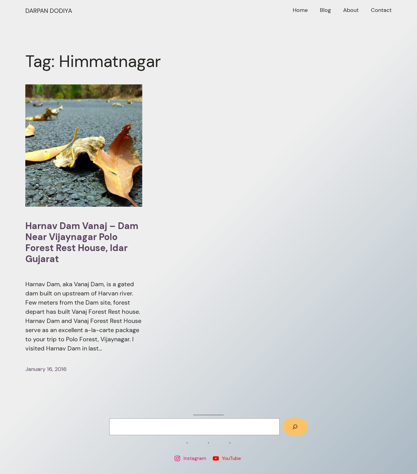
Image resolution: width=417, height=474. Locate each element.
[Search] (295, 426)
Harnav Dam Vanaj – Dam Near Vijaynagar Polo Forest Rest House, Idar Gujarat (81, 242)
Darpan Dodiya (48, 11)
